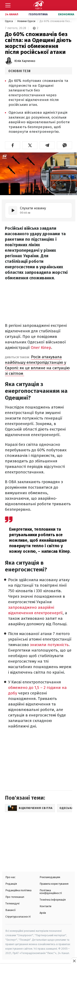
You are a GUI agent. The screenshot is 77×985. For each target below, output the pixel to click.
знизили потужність (49, 644)
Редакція (11, 883)
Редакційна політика (18, 890)
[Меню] (7, 5)
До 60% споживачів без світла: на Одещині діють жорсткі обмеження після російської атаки (56, 21)
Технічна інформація (53, 899)
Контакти (45, 906)
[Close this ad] (74, 961)
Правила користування (54, 883)
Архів (43, 912)
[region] (38, 975)
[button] (12, 145)
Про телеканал (14, 896)
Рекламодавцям (50, 877)
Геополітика (38, 14)
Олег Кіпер (40, 347)
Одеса (9, 21)
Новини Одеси (26, 21)
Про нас (10, 877)
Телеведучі (12, 903)
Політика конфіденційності (51, 892)
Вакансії (10, 910)
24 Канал (11, 14)
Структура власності (18, 916)
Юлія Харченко (24, 61)
